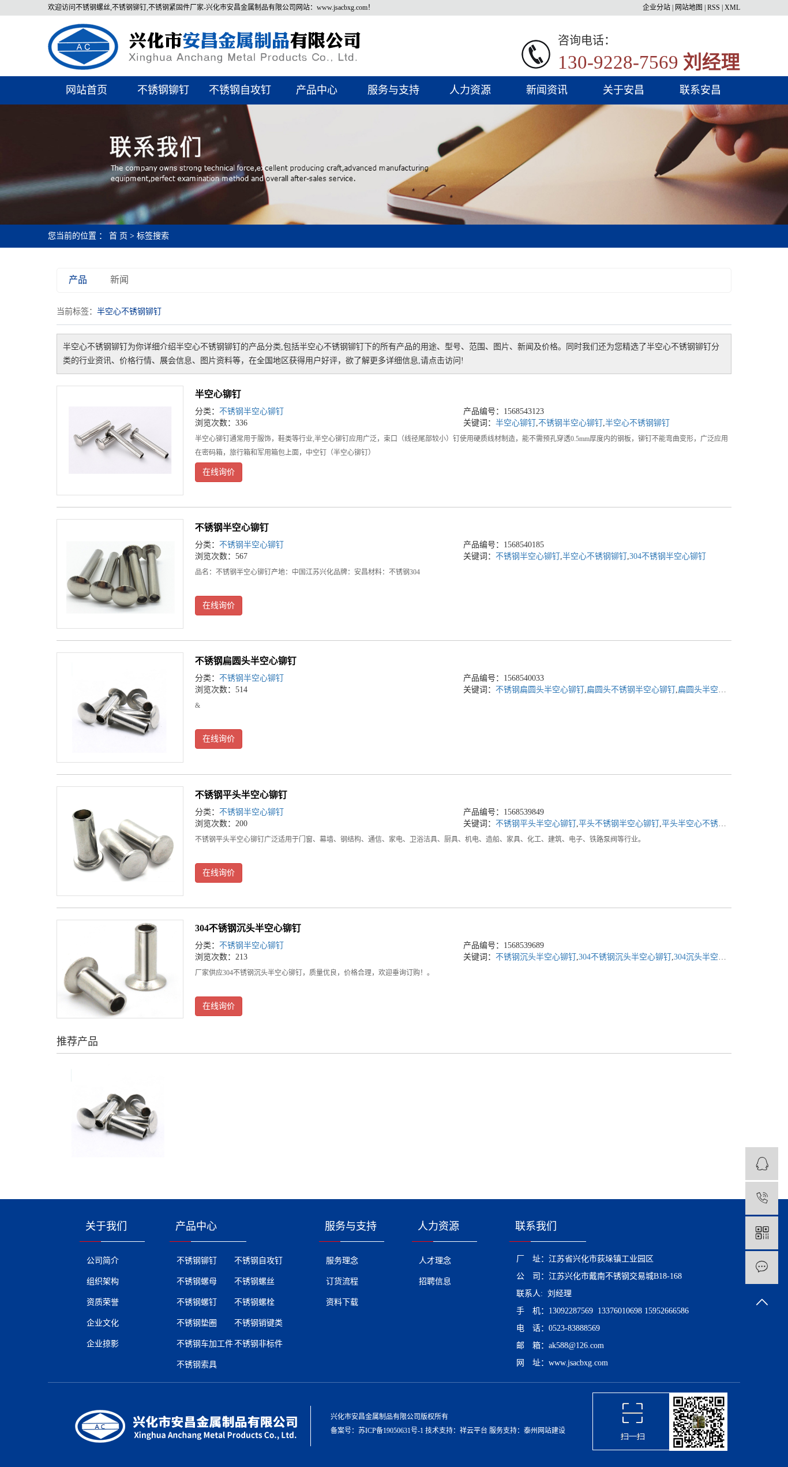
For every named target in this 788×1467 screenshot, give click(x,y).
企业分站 (656, 7)
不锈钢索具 (197, 1364)
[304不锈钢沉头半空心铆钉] (120, 969)
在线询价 (218, 472)
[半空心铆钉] (120, 440)
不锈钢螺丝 (254, 1281)
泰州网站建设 (544, 1431)
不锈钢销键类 (258, 1323)
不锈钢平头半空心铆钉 (241, 795)
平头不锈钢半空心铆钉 (619, 823)
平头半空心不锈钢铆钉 (702, 823)
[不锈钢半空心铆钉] (120, 574)
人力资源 (470, 90)
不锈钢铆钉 (163, 90)
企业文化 (103, 1323)
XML (732, 7)
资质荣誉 (103, 1302)
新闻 (119, 280)
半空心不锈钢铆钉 (637, 423)
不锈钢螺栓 (254, 1302)
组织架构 (103, 1281)
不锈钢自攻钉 (240, 90)
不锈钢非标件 (258, 1343)
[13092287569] (761, 1198)
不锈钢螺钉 (197, 1302)
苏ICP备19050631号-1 (390, 1431)
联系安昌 (700, 90)
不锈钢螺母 (197, 1281)
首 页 (118, 236)
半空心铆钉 (218, 394)
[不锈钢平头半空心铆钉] (120, 841)
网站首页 (86, 90)
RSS (713, 7)
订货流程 (342, 1281)
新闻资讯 (547, 90)
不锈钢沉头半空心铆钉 (536, 957)
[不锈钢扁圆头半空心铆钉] (120, 707)
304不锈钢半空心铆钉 (667, 556)
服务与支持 (393, 90)
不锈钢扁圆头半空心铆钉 (246, 661)
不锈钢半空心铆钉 (251, 411)
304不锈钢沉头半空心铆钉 (248, 928)
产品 (78, 280)
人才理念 (435, 1260)
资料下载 (342, 1302)
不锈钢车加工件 (205, 1343)
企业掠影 (103, 1343)
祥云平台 (473, 1431)
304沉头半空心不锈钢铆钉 (720, 957)
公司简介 (103, 1260)
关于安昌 (623, 90)
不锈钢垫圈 (197, 1323)
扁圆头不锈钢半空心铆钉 (631, 689)
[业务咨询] (761, 1163)
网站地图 (689, 7)
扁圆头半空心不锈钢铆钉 (722, 689)
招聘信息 (435, 1281)
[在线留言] (761, 1267)
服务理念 (342, 1260)
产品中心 (316, 90)
